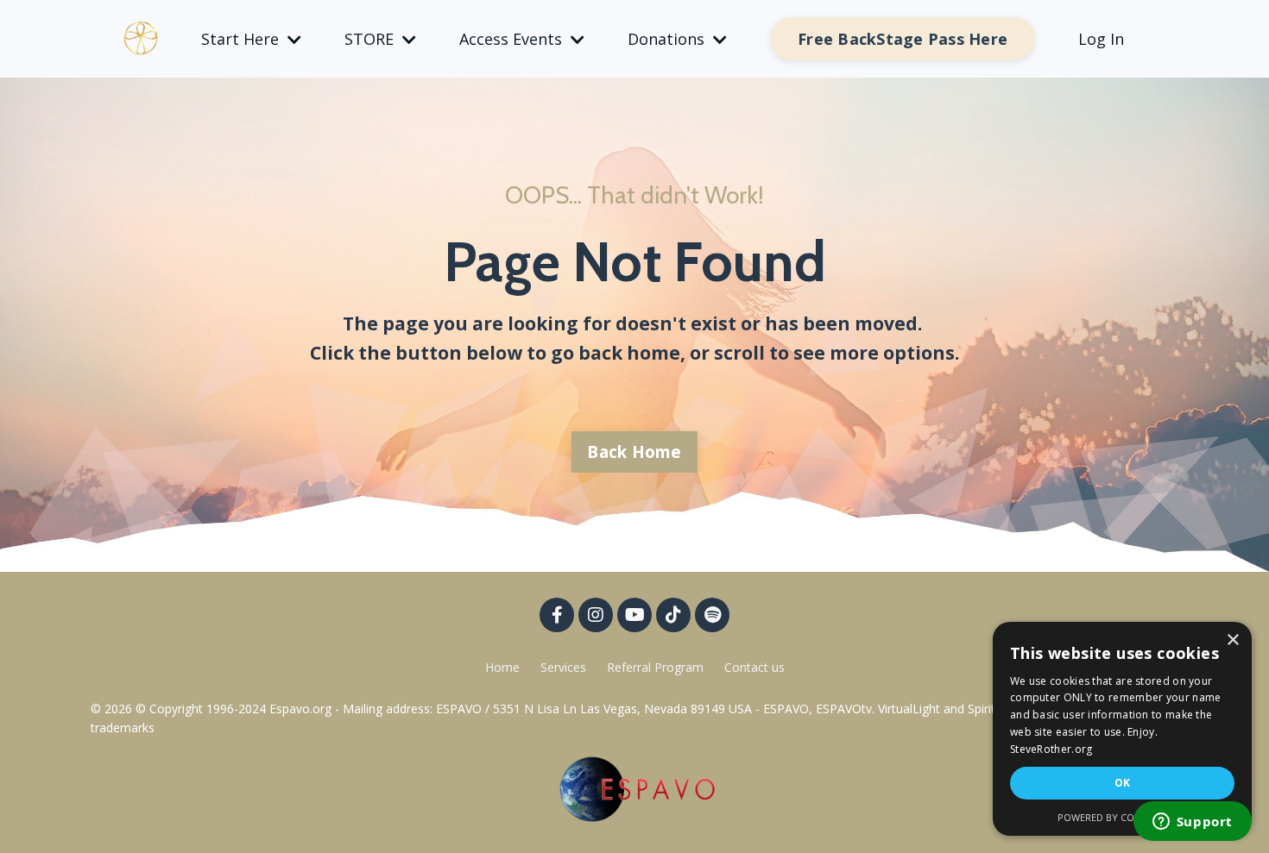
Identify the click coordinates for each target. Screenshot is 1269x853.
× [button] (1232, 640)
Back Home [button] (634, 452)
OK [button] (1122, 782)
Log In (1101, 38)
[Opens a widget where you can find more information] (1192, 822)
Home (502, 667)
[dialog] (1122, 729)
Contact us (754, 667)
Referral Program (657, 667)
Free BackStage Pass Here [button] (902, 38)
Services (563, 667)
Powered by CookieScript (1123, 817)
